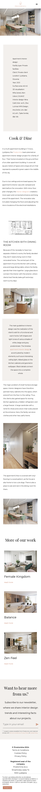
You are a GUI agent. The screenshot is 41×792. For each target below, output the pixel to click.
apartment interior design (20, 349)
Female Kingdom (17, 576)
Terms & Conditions (15, 733)
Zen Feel (10, 658)
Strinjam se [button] (7, 787)
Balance (10, 617)
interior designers (23, 192)
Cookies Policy (34, 733)
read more (8, 582)
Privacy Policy (25, 733)
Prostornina (17, 152)
